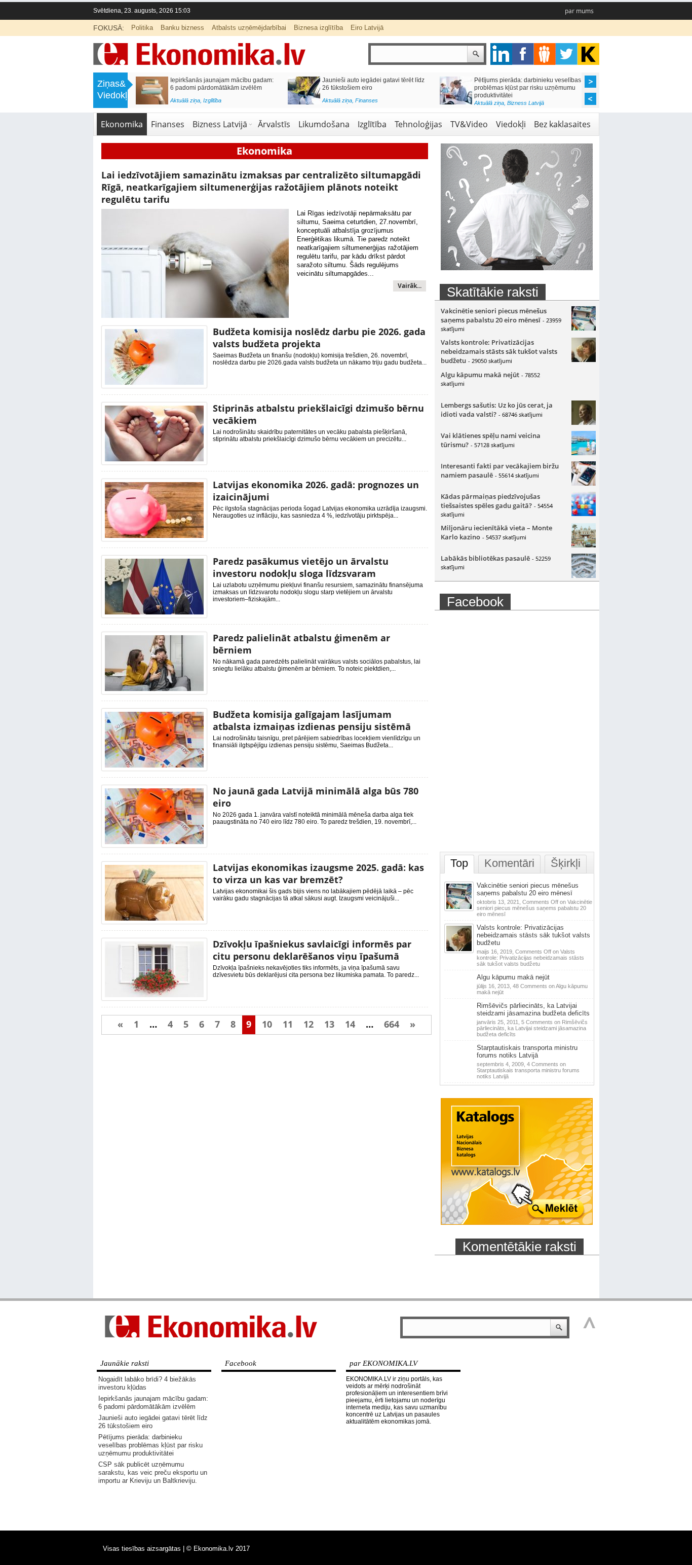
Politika (142, 27)
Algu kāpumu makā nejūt (480, 374)
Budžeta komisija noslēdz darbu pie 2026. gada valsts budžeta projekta (319, 337)
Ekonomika (122, 124)
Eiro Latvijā (367, 27)
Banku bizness (182, 27)
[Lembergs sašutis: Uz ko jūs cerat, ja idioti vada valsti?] (583, 422)
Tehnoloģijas (418, 124)
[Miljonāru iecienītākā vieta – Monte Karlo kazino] (583, 545)
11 (288, 1024)
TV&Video (469, 124)
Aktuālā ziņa (185, 100)
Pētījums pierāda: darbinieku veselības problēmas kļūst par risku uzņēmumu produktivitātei (527, 88)
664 (391, 1024)
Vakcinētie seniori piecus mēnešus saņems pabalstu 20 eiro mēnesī (494, 315)
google (501, 54)
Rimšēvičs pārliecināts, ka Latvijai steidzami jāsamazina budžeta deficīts (533, 1009)
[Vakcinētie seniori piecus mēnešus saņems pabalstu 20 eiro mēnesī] (583, 328)
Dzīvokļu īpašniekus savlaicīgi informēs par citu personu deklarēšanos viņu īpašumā (312, 950)
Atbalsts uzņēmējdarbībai (249, 27)
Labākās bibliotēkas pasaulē (485, 558)
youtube (588, 54)
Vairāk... (409, 285)
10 (267, 1024)
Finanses (366, 100)
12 (308, 1024)
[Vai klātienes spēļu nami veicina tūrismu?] (583, 452)
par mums (579, 11)
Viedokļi (511, 124)
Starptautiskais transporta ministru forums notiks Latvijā (527, 1051)
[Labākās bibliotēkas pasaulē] (583, 575)
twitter (567, 54)
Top (459, 863)
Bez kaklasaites (562, 124)
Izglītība (212, 100)
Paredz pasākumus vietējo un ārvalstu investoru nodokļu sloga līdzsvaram (301, 567)
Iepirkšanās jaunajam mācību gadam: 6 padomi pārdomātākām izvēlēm (222, 84)
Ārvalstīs (274, 124)
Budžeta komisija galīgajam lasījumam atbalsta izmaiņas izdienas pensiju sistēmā (312, 720)
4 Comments (528, 1070)
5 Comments (532, 1028)
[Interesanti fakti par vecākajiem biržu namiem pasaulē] (583, 483)
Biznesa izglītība (318, 27)
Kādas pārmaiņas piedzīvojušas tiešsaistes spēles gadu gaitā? (490, 501)
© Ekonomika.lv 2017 (218, 1548)
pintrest (545, 54)
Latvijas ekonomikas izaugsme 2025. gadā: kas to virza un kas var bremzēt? (318, 873)
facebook (523, 54)
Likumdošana (324, 124)
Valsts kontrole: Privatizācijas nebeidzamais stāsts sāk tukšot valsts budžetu (499, 351)
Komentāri (509, 863)
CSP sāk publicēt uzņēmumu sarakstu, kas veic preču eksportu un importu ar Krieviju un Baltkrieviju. (152, 1472)
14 (350, 1024)
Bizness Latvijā (525, 103)
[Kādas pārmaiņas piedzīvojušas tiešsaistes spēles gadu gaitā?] (583, 513)
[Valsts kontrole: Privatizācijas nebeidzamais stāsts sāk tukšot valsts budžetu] (583, 359)
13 (329, 1024)
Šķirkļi (566, 863)
